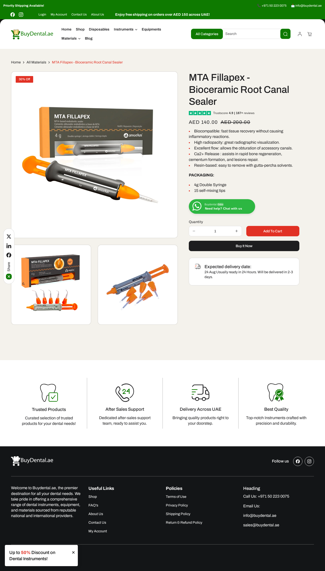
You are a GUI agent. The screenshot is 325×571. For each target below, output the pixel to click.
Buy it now (244, 246)
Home (16, 62)
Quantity (196, 222)
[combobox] (254, 34)
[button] (126, 29)
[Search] (285, 34)
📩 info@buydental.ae (306, 5)
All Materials (36, 62)
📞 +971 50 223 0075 (272, 5)
